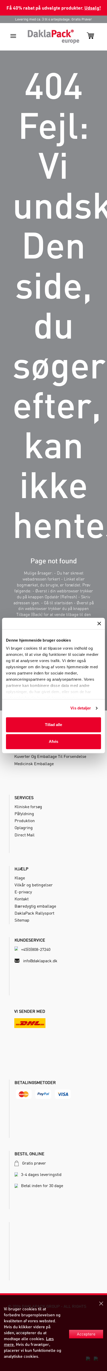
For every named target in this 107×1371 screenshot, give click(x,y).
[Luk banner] (99, 623)
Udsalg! (92, 8)
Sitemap (22, 920)
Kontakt (22, 898)
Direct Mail (25, 834)
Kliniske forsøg (28, 806)
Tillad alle (53, 724)
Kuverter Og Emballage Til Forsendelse (50, 756)
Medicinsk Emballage (34, 763)
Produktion (25, 820)
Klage (20, 877)
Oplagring (24, 827)
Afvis (53, 741)
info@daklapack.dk (40, 960)
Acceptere (86, 1334)
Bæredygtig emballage (35, 906)
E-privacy (23, 891)
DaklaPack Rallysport (34, 913)
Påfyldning (24, 813)
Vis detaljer (80, 708)
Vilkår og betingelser (34, 884)
